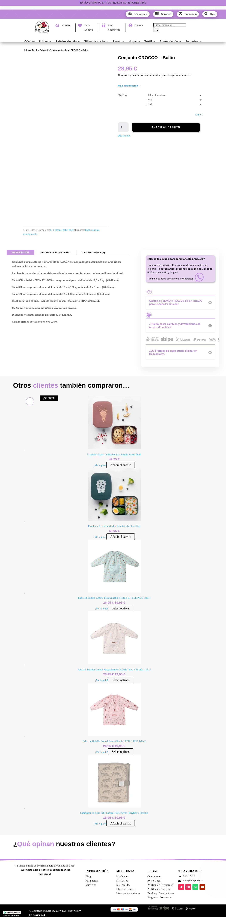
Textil (148, 41)
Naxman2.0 (39, 915)
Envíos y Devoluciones (160, 893)
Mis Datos (122, 880)
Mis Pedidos (123, 885)
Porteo (43, 41)
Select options (120, 608)
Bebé (42, 50)
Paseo (117, 41)
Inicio (27, 50)
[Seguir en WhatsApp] (195, 887)
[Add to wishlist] (28, 59)
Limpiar (199, 114)
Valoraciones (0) (93, 252)
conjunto (95, 230)
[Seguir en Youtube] (202, 887)
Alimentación (168, 41)
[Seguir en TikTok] (181, 887)
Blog (88, 876)
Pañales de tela (66, 41)
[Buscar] (156, 29)
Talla (122, 95)
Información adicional (55, 252)
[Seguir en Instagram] (188, 887)
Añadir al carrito (166, 127)
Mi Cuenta (122, 876)
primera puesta (30, 234)
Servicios (90, 885)
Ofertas (29, 41)
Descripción (20, 252)
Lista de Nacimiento (128, 893)
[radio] (175, 95)
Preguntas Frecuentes (159, 897)
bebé (87, 230)
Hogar (133, 41)
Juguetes (191, 41)
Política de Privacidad (160, 885)
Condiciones (154, 876)
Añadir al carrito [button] (120, 465)
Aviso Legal (154, 880)
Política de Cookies (158, 889)
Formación (91, 880)
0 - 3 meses (53, 50)
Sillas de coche (94, 41)
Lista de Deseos (125, 889)
